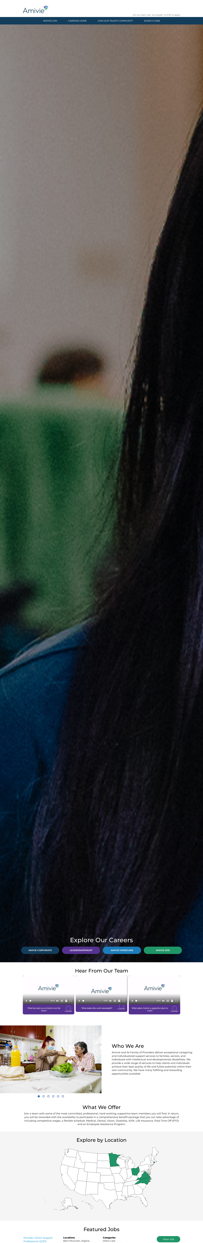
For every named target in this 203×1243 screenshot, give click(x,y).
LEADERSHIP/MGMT (81, 950)
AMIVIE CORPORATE (40, 950)
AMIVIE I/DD (163, 950)
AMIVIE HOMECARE (122, 950)
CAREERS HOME (77, 20)
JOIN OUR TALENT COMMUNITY (115, 20)
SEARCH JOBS (152, 20)
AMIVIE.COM (50, 20)
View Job (168, 1239)
